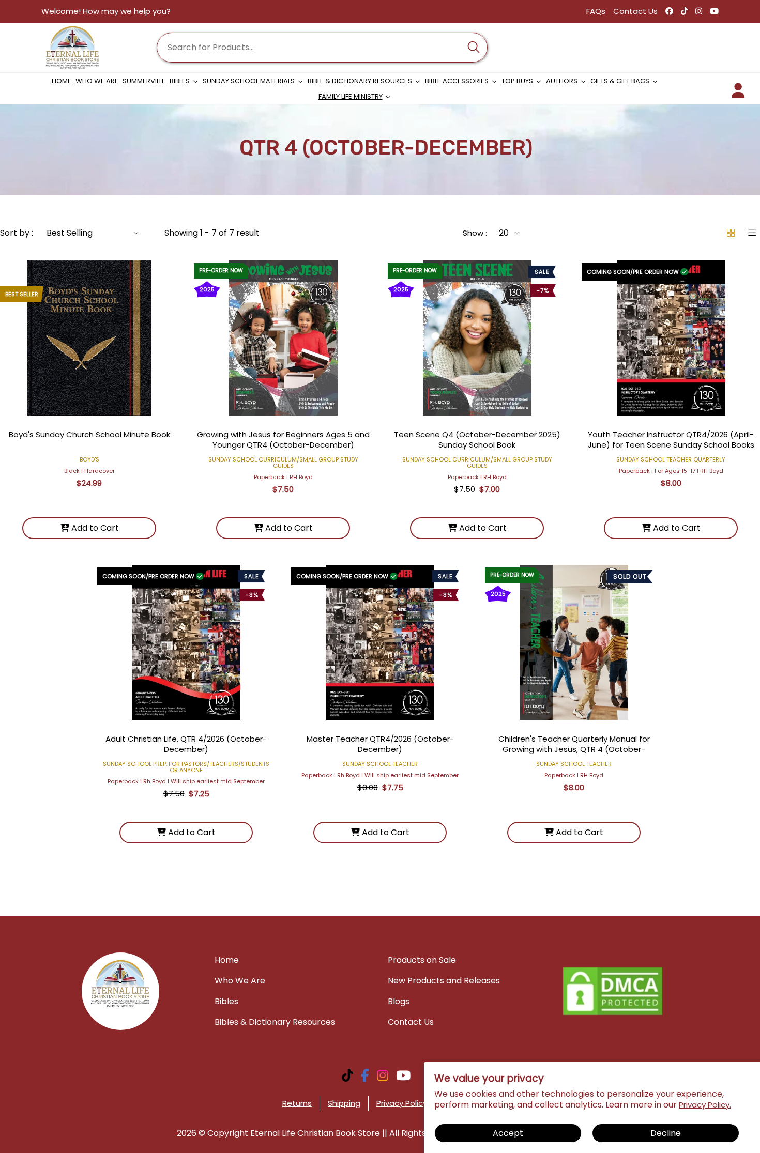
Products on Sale (422, 960)
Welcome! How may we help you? (106, 11)
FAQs (595, 11)
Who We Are (240, 981)
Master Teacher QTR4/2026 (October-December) (380, 744)
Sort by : (16, 233)
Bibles (226, 1001)
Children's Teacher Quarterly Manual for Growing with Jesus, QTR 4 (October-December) (574, 749)
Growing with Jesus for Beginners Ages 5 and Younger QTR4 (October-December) (283, 439)
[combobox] (322, 48)
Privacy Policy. (705, 1104)
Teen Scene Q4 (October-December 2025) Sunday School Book (477, 439)
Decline (665, 1133)
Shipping (344, 1103)
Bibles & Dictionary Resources (275, 1022)
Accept (508, 1133)
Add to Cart (94, 528)
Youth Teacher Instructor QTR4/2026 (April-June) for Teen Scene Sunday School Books (671, 439)
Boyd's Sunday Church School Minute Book (89, 434)
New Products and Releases (444, 981)
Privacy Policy (401, 1103)
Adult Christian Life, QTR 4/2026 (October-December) (186, 744)
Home (227, 960)
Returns (297, 1103)
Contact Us (635, 11)
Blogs (398, 1001)
